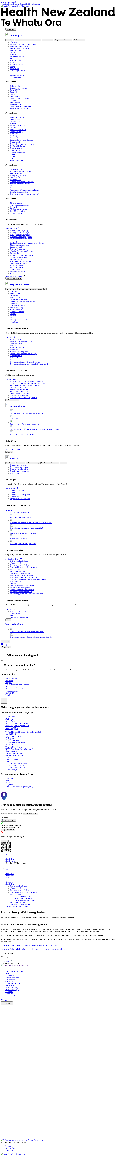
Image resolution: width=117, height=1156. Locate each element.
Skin (11, 73)
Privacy (8, 1146)
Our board (13, 492)
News (7, 510)
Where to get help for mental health (22, 261)
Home (7, 855)
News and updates (12, 977)
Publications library (33, 463)
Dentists (13, 345)
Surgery (13, 100)
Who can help (10, 379)
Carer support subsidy (18, 387)
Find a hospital (11, 289)
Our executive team (17, 490)
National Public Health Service (21, 358)
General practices (16, 343)
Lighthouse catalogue (17, 571)
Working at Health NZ (18, 611)
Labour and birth (16, 247)
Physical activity (16, 148)
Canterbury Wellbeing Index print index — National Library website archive (33, 949)
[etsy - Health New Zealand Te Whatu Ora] (58, 1128)
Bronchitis (13, 92)
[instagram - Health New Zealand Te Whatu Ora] (2, 1010)
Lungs (12, 67)
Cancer (12, 52)
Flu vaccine (14, 207)
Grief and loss (15, 269)
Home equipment (16, 104)
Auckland (13, 291)
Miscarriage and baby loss (19, 245)
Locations (9, 992)
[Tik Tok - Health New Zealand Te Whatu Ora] (2, 1135)
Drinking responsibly (17, 136)
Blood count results (17, 117)
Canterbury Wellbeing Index (25, 900)
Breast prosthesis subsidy (19, 389)
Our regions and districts (19, 469)
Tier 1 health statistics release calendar (23, 567)
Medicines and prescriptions (20, 98)
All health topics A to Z (14, 276)
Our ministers (15, 497)
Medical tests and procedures (20, 106)
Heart (12, 63)
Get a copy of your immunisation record (24, 194)
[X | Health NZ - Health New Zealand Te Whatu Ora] (2, 1138)
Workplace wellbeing (17, 160)
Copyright (9, 1150)
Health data (45, 463)
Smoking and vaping (17, 152)
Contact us (54, 463)
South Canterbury (16, 310)
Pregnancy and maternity (63, 40)
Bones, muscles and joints (19, 48)
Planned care (14, 360)
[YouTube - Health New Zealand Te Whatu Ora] (2, 1132)
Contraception (15, 178)
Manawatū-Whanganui (18, 299)
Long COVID (15, 90)
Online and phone (12, 400)
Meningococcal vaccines (19, 209)
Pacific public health (17, 146)
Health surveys (15, 569)
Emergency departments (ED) (21, 341)
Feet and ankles (15, 61)
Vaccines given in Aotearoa (20, 184)
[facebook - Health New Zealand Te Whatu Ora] (2, 1007)
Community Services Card (19, 394)
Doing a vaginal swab (18, 176)
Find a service (23, 289)
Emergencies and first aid (19, 108)
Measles (13, 94)
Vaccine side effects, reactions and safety (24, 190)
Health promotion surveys (24, 896)
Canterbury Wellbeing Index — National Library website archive (29, 945)
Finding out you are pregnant (20, 233)
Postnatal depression (17, 249)
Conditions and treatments (14, 971)
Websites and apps (12, 990)
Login (5, 645)
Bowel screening (16, 173)
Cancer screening (16, 132)
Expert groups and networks (20, 499)
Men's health (14, 69)
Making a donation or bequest (21, 592)
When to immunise (17, 186)
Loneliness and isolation (18, 272)
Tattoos (12, 154)
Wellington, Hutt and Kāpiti (20, 320)
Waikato (13, 316)
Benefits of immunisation (19, 192)
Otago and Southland (17, 305)
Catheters (13, 128)
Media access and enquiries (20, 588)
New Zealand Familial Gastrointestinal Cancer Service (29, 364)
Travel (12, 156)
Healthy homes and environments (22, 144)
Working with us (16, 473)
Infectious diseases (16, 65)
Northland (13, 303)
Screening (13, 241)
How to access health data (19, 565)
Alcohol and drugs (16, 265)
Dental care (14, 134)
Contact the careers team (19, 617)
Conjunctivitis (15, 96)
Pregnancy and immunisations (21, 239)
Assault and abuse (16, 267)
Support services (16, 356)
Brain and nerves (16, 50)
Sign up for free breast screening (21, 171)
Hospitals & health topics (10, 4)
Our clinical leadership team (20, 495)
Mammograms (15, 121)
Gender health (15, 142)
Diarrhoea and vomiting (18, 88)
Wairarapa (13, 318)
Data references (15, 581)
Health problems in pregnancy (21, 237)
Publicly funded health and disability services (26, 381)
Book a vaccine (15, 188)
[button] (4, 957)
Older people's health (17, 71)
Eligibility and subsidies (38, 289)
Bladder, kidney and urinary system (23, 44)
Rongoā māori (15, 102)
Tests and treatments (23, 40)
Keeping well (36, 40)
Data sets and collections (19, 561)
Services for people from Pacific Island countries (27, 383)
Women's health (15, 77)
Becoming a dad (16, 259)
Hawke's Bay (15, 297)
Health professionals (32, 4)
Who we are (20, 463)
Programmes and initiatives (19, 467)
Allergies (13, 42)
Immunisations (47, 40)
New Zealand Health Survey (25, 898)
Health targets (10, 488)
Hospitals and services (13, 278)
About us (9, 452)
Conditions (9, 40)
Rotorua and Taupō (17, 308)
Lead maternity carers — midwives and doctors (27, 243)
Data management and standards (21, 575)
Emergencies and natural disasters (22, 140)
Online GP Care (11, 450)
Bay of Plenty (15, 293)
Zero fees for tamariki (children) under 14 (25, 385)
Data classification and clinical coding (23, 577)
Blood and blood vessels (19, 46)
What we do (10, 463)
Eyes (12, 58)
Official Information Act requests (22, 590)
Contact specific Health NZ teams (22, 586)
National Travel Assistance (19, 396)
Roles (12, 615)
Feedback (9, 337)
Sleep (12, 158)
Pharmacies (14, 350)
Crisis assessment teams (18, 263)
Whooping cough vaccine (19, 205)
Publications (9, 878)
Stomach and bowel (17, 75)
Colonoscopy (15, 119)
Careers (22, 4)
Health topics (10, 29)
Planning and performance (19, 471)
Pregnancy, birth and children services (23, 255)
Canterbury (14, 295)
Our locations (15, 613)
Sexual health (15, 150)
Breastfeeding (15, 253)
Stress (12, 274)
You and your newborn (18, 257)
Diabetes (13, 54)
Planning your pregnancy (19, 231)
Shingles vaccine (16, 213)
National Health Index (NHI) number (23, 398)
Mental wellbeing (78, 40)
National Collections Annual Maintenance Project (28, 579)
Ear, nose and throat (17, 56)
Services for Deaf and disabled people (23, 354)
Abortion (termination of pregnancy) (23, 251)
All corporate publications (19, 512)
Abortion (13, 123)
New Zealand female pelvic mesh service (25, 362)
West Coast (14, 322)
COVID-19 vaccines (17, 211)
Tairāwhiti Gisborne (17, 312)
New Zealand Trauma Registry (21, 573)
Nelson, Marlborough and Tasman (22, 301)
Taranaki (13, 314)
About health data (16, 563)
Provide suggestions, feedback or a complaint (26, 594)
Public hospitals (15, 339)
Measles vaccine (16, 169)
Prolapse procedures (17, 126)
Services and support (12, 996)
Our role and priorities (18, 465)
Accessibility (10, 1148)
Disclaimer (9, 994)
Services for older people (19, 352)
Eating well (14, 138)
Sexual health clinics (17, 348)
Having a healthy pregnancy (20, 235)
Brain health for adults (18, 130)
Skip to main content (8, 2)
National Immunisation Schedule (22, 182)
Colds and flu (15, 86)
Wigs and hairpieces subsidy (20, 391)
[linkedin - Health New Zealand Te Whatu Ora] (2, 1013)
